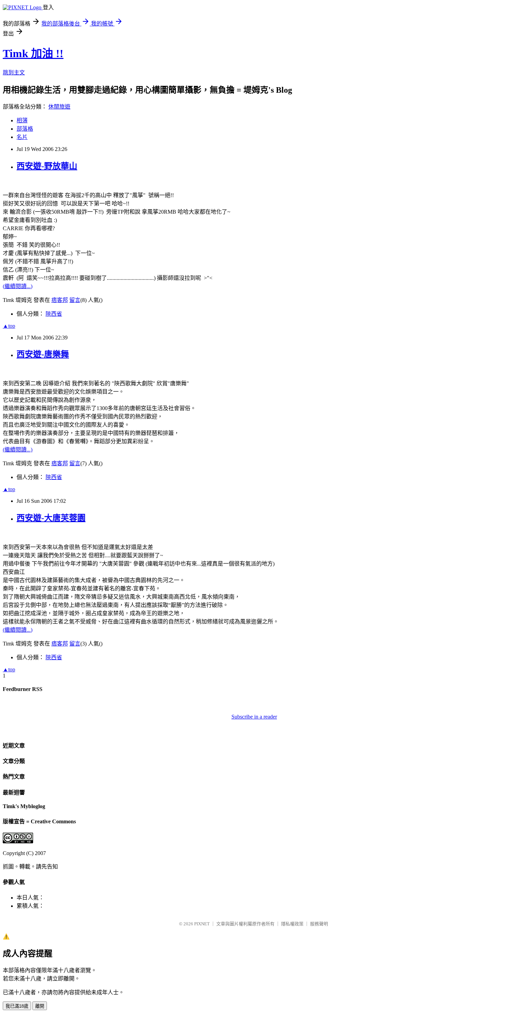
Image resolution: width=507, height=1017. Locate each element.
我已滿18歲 (17, 1006)
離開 (39, 1006)
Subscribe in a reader (254, 717)
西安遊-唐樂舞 (43, 354)
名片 (22, 137)
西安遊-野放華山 (47, 166)
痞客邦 (59, 300)
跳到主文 (14, 72)
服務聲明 (319, 923)
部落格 (25, 129)
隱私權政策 (292, 923)
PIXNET (202, 923)
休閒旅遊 (59, 107)
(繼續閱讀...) (17, 286)
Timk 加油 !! (33, 53)
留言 (74, 300)
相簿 (22, 120)
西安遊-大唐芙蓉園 (51, 517)
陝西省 (54, 314)
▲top (9, 326)
